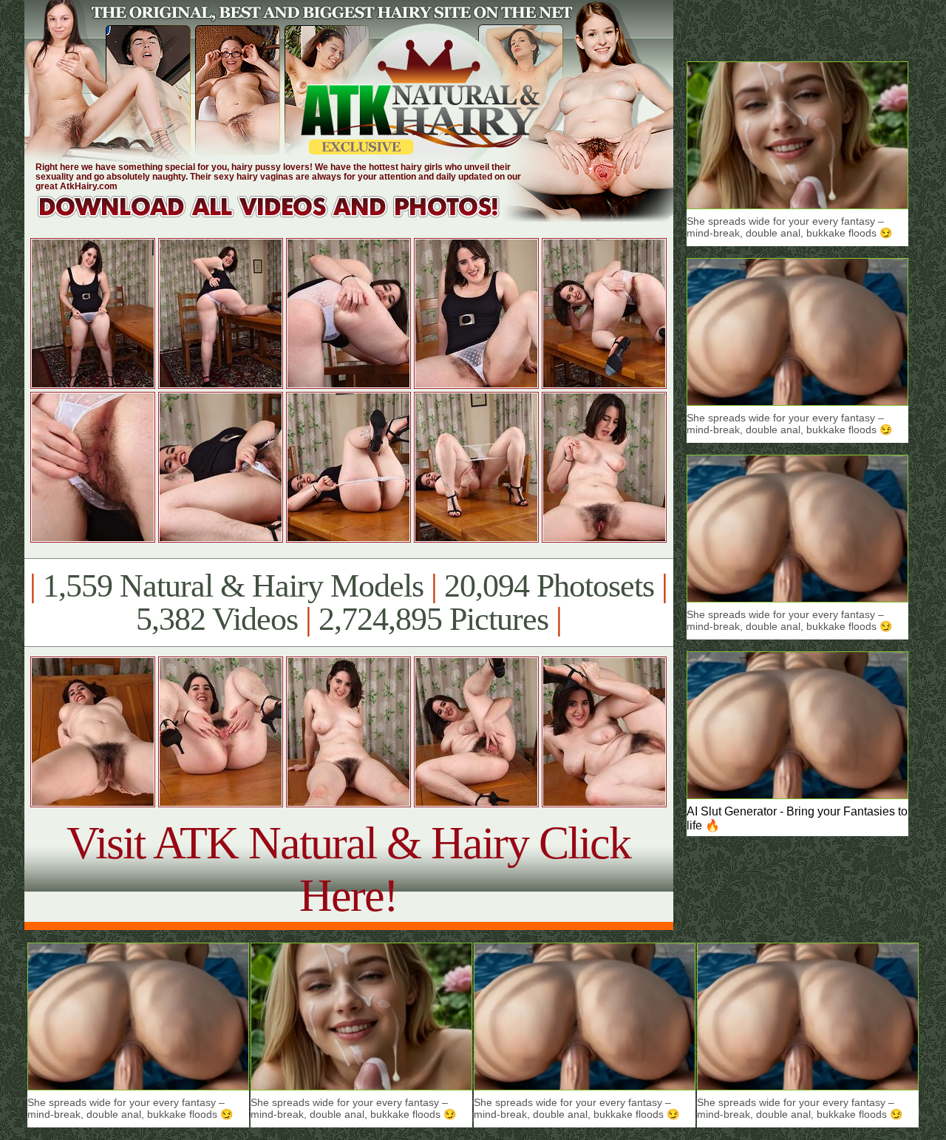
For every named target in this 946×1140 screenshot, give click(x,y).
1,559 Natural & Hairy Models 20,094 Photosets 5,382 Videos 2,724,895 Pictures (348, 602)
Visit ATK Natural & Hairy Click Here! (348, 869)
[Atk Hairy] (282, 217)
